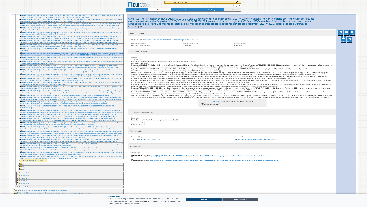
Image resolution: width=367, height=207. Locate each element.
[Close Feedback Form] (237, 2)
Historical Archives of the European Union (147, 139)
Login (236, 6)
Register (219, 101)
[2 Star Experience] (210, 2)
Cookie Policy (143, 201)
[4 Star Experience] (214, 2)
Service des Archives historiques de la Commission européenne (256, 139)
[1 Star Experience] (208, 2)
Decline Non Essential (240, 199)
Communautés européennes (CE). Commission (156, 40)
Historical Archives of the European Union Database (144, 4)
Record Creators (185, 10)
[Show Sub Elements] (19, 164)
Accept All (204, 199)
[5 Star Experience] (216, 2)
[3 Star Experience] (212, 2)
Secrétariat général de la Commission (186, 40)
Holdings (159, 10)
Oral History (211, 10)
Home (137, 10)
